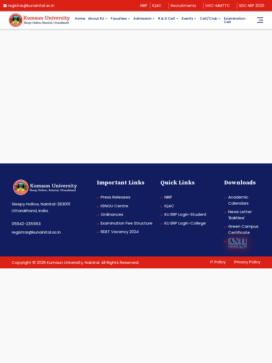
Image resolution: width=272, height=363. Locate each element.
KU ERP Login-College (185, 223)
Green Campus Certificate (243, 229)
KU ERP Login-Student (185, 214)
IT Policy (218, 262)
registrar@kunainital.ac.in (31, 5)
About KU (96, 18)
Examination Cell (234, 20)
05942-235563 (26, 223)
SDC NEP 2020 (251, 5)
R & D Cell (166, 18)
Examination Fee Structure (126, 223)
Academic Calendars (238, 200)
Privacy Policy (247, 262)
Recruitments (183, 5)
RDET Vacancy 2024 (120, 231)
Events (187, 18)
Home (80, 18)
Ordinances (112, 214)
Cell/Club (208, 18)
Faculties (119, 18)
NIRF (143, 5)
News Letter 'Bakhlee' (240, 215)
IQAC (157, 5)
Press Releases (115, 197)
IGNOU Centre (114, 206)
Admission (142, 18)
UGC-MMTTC (217, 5)
